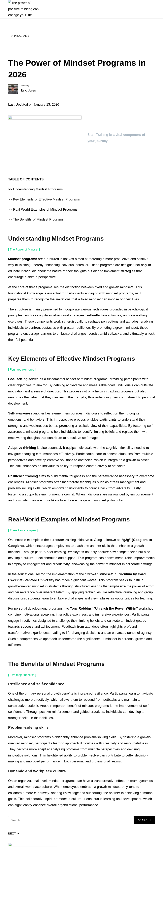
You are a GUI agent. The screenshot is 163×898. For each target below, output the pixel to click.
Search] (144, 820)
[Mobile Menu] (142, 9)
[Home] (9, 35)
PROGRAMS (21, 35)
